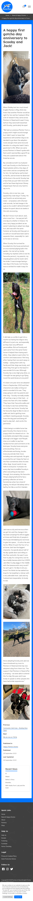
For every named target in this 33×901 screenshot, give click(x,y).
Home (3, 814)
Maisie (7, 777)
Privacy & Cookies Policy (8, 856)
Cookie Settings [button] (7, 897)
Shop (3, 825)
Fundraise (4, 844)
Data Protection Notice (8, 859)
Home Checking (6, 846)
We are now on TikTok (10, 737)
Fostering (4, 841)
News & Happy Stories (8, 817)
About (3, 820)
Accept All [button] (18, 897)
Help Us (3, 835)
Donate (3, 838)
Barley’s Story (9, 779)
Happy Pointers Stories (10, 747)
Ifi (6, 774)
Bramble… (8, 782)
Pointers (4, 823)
